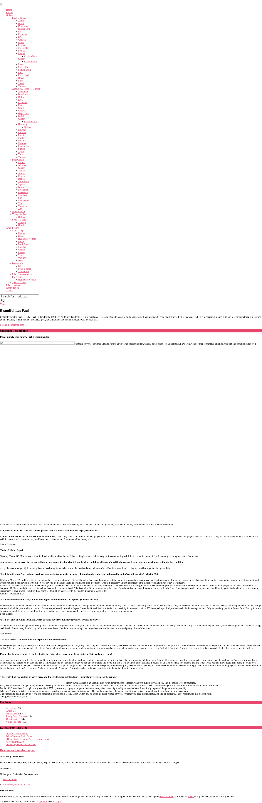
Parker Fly (23, 67)
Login (58, 801)
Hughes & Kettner (27, 238)
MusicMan (23, 189)
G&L (20, 37)
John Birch (23, 181)
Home (9, 9)
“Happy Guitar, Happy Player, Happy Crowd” (28, 739)
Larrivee (22, 132)
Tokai (21, 83)
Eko (20, 31)
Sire (20, 198)
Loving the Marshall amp (13, 325)
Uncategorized (13, 719)
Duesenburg (24, 29)
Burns (21, 23)
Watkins (22, 258)
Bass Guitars (18, 159)
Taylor (21, 151)
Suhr (20, 80)
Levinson (22, 45)
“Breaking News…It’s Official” (21, 744)
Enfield (21, 162)
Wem (20, 260)
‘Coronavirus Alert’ (15, 741)
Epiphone (22, 34)
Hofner (27, 127)
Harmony (22, 124)
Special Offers (19, 219)
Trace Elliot (23, 271)
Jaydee (21, 184)
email (191, 796)
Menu (3, 304)
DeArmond (23, 26)
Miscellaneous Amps (22, 274)
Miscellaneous (13, 285)
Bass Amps (17, 263)
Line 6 (21, 135)
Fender (21, 53)
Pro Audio (17, 277)
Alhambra (23, 91)
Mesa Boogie (24, 268)
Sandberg (22, 195)
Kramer (21, 187)
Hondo (21, 225)
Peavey (21, 50)
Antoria (21, 20)
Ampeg (21, 170)
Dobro (21, 97)
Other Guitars (18, 211)
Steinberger (23, 200)
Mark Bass (23, 244)
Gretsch (22, 39)
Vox (20, 203)
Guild (21, 42)
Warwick (22, 206)
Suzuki (21, 149)
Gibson (21, 59)
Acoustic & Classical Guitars (26, 89)
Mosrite (21, 140)
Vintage (22, 222)
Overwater (23, 192)
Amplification (12, 228)
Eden (20, 266)
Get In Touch (12, 288)
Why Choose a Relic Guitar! (19, 736)
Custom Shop (30, 56)
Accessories (11, 708)
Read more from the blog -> (17, 750)
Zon (20, 208)
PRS (20, 72)
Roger (21, 78)
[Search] (2, 301)
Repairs (9, 12)
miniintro (43, 801)
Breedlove (23, 94)
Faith (20, 105)
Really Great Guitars (16, 716)
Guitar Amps (18, 230)
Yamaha (22, 86)
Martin (21, 138)
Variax (21, 154)
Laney (21, 241)
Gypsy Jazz (23, 113)
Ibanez (21, 64)
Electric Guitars (19, 18)
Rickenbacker (24, 75)
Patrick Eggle (24, 69)
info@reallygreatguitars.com (16, 784)
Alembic (22, 165)
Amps (9, 711)
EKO (20, 99)
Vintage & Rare (19, 214)
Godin (21, 108)
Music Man (23, 48)
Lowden (22, 129)
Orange (21, 249)
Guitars (9, 15)
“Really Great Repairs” (17, 733)
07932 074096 (10, 779)
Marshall (22, 247)
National (22, 143)
